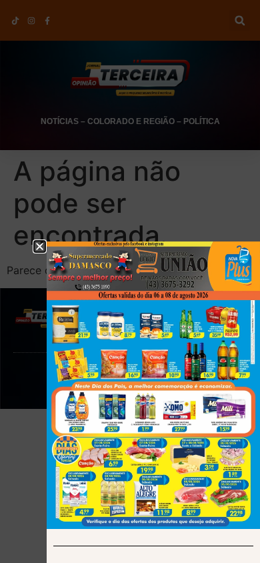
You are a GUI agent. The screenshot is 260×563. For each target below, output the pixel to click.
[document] (130, 281)
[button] (40, 246)
